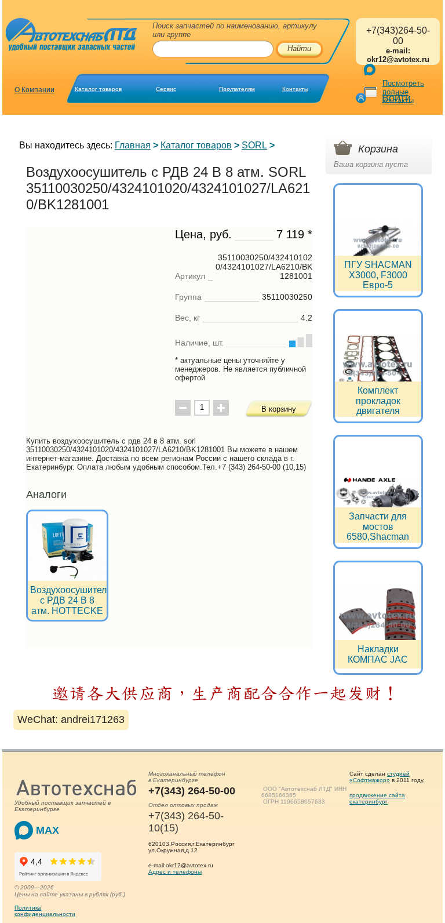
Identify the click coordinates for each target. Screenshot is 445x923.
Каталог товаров (98, 89)
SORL (254, 145)
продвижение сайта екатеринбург (377, 798)
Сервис (166, 89)
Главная (133, 145)
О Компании (34, 90)
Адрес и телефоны (175, 872)
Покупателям (237, 89)
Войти (396, 98)
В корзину (278, 409)
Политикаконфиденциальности (44, 910)
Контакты (295, 89)
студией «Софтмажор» (379, 777)
